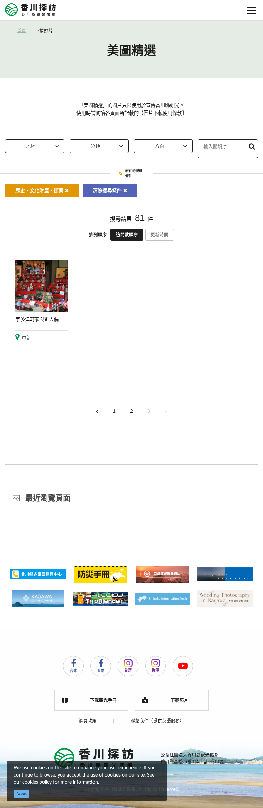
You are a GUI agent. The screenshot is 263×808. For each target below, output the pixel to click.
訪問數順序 (127, 234)
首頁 (21, 30)
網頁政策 (88, 720)
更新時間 (159, 234)
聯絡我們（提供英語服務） (157, 720)
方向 (159, 146)
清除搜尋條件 (107, 190)
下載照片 (44, 30)
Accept (22, 793)
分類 (95, 146)
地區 (31, 146)
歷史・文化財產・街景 (39, 190)
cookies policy (37, 782)
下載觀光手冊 (103, 700)
